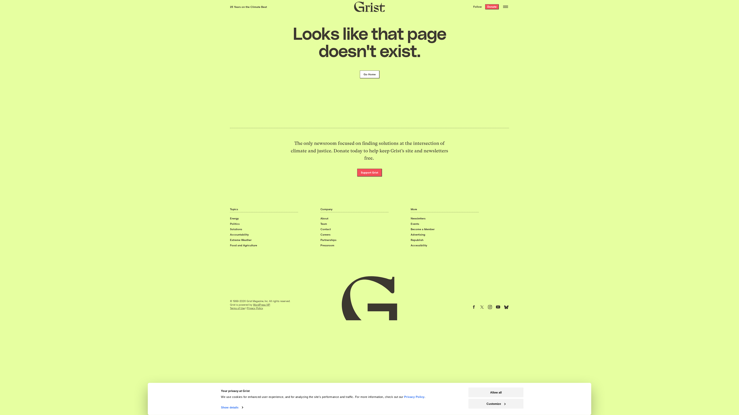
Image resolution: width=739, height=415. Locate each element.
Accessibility (419, 245)
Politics (235, 223)
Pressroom (327, 245)
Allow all (496, 392)
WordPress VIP (261, 304)
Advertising (418, 234)
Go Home (370, 74)
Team (323, 223)
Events (415, 223)
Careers (325, 234)
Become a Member (423, 229)
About (324, 218)
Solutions (236, 229)
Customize (494, 403)
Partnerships (328, 240)
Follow (477, 6)
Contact (325, 229)
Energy (234, 218)
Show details (229, 407)
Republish (417, 240)
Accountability (239, 234)
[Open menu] (505, 7)
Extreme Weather (241, 240)
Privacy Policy (255, 308)
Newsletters (418, 218)
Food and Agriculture (243, 245)
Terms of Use (237, 308)
